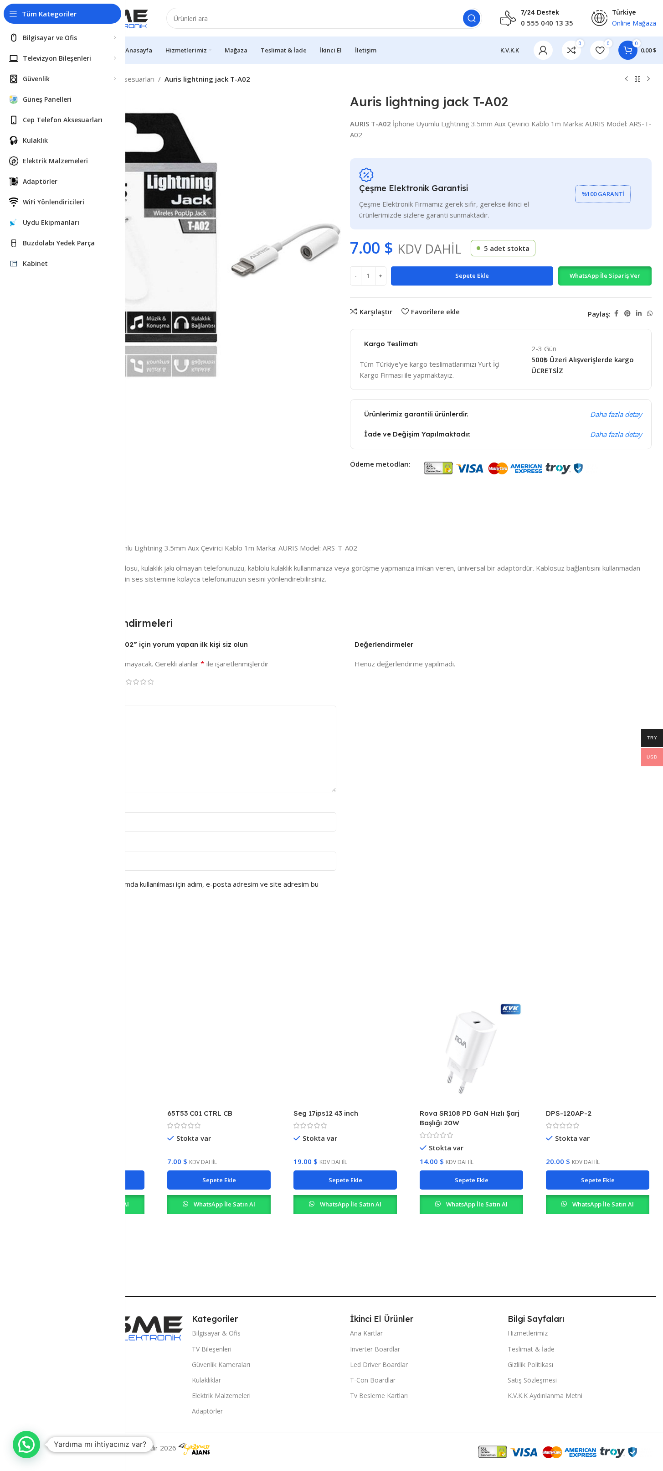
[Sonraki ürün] (648, 79)
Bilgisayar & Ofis (216, 1333)
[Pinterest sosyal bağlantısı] (627, 313)
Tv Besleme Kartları (379, 1395)
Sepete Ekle (472, 275)
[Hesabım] (543, 50)
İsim (52, 805)
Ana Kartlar (366, 1333)
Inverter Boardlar (375, 1349)
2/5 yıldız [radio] (128, 681)
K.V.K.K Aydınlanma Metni (545, 1395)
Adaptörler (207, 1411)
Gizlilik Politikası (530, 1364)
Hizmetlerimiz (528, 1333)
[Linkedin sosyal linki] (638, 313)
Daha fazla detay (616, 414)
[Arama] (471, 18)
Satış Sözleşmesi (532, 1380)
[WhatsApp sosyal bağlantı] (649, 313)
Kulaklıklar (206, 1380)
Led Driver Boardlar (379, 1364)
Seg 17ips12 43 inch (325, 1113)
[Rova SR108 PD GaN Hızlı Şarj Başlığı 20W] (471, 1052)
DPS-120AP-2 (568, 1113)
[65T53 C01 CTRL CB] (219, 1052)
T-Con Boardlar (373, 1380)
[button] (605, 276)
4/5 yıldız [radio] (143, 681)
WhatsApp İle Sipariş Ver (605, 275)
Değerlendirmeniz (74, 698)
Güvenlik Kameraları (221, 1364)
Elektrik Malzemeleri (221, 1395)
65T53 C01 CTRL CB (199, 1113)
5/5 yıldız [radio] (150, 681)
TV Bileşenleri (211, 1349)
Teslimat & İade (531, 1349)
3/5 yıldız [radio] (135, 681)
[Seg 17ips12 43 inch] (345, 1052)
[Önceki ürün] (626, 79)
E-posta (58, 844)
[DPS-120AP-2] (597, 1052)
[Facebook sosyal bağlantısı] (616, 313)
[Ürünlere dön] (637, 79)
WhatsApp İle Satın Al (224, 1204)
